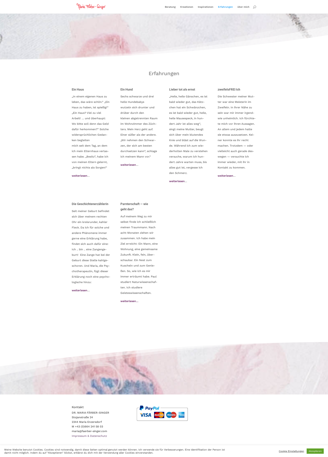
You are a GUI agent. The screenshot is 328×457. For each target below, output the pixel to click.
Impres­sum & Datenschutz (89, 436)
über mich (243, 7)
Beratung (170, 7)
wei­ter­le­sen (79, 175)
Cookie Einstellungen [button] (291, 451)
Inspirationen (205, 7)
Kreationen (186, 7)
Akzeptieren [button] (315, 451)
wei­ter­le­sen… (129, 301)
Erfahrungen (225, 7)
